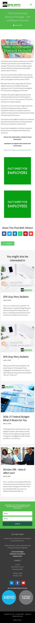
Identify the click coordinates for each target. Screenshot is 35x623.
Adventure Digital (17, 616)
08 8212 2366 (18, 573)
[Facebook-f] (17, 583)
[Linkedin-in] (11, 583)
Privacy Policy (17, 620)
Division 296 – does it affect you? (14, 471)
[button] (30, 4)
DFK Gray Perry (19, 614)
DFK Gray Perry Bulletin (16, 296)
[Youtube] (23, 583)
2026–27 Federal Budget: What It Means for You (16, 418)
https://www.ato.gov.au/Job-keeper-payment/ (17, 150)
